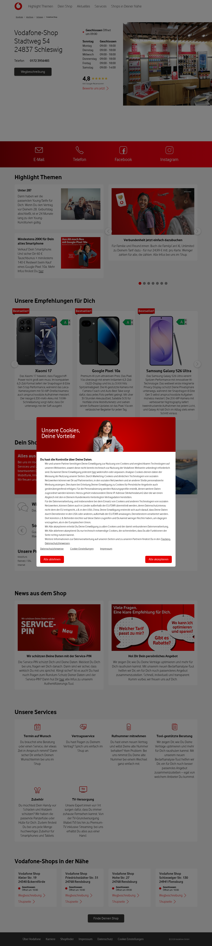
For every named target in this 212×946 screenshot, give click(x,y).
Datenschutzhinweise (52, 548)
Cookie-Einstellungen (82, 548)
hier (94, 472)
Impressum (106, 548)
